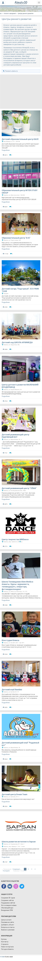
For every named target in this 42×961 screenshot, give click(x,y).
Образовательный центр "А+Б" (16, 238)
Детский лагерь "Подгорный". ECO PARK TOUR (20, 290)
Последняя (6, 871)
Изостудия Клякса (10, 640)
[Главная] (1, 13)
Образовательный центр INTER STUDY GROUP (19, 191)
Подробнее (6, 150)
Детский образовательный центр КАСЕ (20, 139)
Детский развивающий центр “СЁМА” (19, 488)
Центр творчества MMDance (15, 539)
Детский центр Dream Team (14, 794)
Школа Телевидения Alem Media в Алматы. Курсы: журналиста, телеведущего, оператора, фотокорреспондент (17, 585)
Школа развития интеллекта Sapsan (19, 841)
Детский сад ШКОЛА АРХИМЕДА (17, 342)
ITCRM (2, 957)
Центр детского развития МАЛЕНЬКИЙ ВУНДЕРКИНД (20, 386)
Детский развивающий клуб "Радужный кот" (20, 744)
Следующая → (16, 869)
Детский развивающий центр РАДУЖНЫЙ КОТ (15, 435)
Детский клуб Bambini (12, 689)
